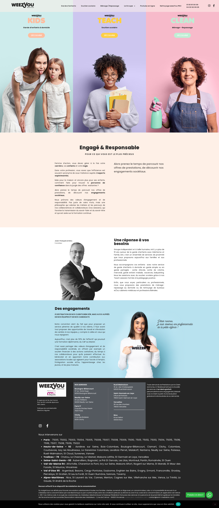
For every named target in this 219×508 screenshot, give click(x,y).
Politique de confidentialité (46, 408)
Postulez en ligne (147, 6)
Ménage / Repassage (109, 6)
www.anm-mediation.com (136, 497)
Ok (178, 504)
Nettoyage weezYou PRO (170, 6)
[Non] (215, 504)
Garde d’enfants (68, 6)
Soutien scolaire (88, 6)
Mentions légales (43, 410)
